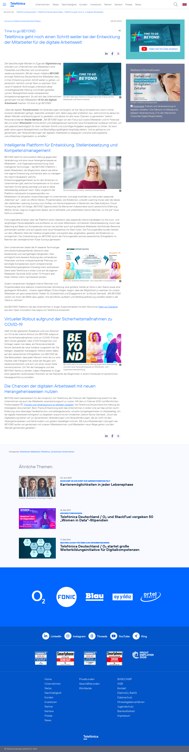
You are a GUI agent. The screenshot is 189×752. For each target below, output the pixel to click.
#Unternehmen (68, 452)
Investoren (95, 4)
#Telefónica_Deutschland (51, 452)
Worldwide (85, 688)
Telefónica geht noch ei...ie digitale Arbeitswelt (83, 12)
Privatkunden (86, 679)
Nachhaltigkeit (69, 4)
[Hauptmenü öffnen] (4, 4)
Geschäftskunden (89, 683)
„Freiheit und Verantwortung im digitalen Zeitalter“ (48, 404)
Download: (138, 106)
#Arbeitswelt (25, 452)
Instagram (79, 636)
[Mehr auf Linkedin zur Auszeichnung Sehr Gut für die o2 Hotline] (90, 658)
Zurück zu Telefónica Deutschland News (22, 21)
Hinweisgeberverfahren (131, 702)
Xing (144, 636)
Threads (102, 636)
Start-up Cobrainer (108, 306)
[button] (106, 53)
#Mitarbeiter (35, 452)
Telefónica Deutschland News (50, 12)
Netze (56, 4)
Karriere (118, 4)
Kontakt (121, 688)
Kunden (83, 4)
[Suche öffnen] (175, 4)
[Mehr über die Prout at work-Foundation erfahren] (143, 658)
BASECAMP (124, 679)
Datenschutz (124, 697)
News (138, 4)
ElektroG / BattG (127, 692)
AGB (120, 683)
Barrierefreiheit (126, 711)
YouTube (124, 636)
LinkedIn (56, 636)
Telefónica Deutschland (26, 12)
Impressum (123, 715)
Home (48, 679)
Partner (108, 4)
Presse (128, 4)
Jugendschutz (125, 706)
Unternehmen (42, 4)
